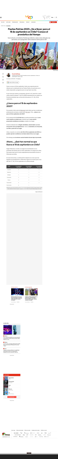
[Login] (56, 17)
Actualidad (8, 25)
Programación (15, 22)
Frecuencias (22, 22)
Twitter (3, 77)
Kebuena (48, 434)
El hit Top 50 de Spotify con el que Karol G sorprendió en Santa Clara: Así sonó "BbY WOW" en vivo (11, 338)
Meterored (22, 110)
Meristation (46, 436)
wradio (27, 434)
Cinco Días (31, 434)
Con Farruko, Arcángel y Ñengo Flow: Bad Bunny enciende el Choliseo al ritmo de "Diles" (11, 344)
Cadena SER (37, 433)
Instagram (24, 423)
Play (29, 456)
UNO (23, 434)
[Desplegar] (29, 453)
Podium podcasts (26, 436)
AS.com (41, 433)
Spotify (33, 423)
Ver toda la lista (11, 397)
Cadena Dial (35, 434)
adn (45, 433)
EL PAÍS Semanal (39, 434)
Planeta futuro (44, 434)
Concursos (33, 22)
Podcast (27, 22)
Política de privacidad (19, 430)
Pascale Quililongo (16, 73)
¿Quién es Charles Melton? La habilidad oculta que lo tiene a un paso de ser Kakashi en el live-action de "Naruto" (11, 351)
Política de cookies (27, 430)
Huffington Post (17, 434)
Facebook (3, 74)
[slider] (29, 454)
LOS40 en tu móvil (44, 430)
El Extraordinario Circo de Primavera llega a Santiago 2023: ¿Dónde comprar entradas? (16, 298)
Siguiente (35, 457)
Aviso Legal (13, 430)
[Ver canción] (6, 378)
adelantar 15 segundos (32, 457)
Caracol (49, 433)
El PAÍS (16, 433)
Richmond (15, 436)
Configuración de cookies (36, 430)
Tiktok (22, 423)
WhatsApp (3, 80)
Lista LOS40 (8, 22)
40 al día (2, 22)
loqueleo (41, 436)
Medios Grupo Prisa (6, 436)
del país (28, 112)
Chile (52, 17)
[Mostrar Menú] (1, 17)
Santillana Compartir (33, 433)
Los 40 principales (21, 433)
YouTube (27, 423)
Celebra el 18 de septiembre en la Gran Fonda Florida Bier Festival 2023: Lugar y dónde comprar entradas (31, 298)
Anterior (22, 457)
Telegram (3, 83)
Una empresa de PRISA (6, 434)
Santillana (27, 433)
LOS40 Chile (29, 17)
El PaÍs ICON (31, 436)
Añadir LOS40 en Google (13, 82)
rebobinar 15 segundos (25, 457)
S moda (36, 436)
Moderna (21, 436)
